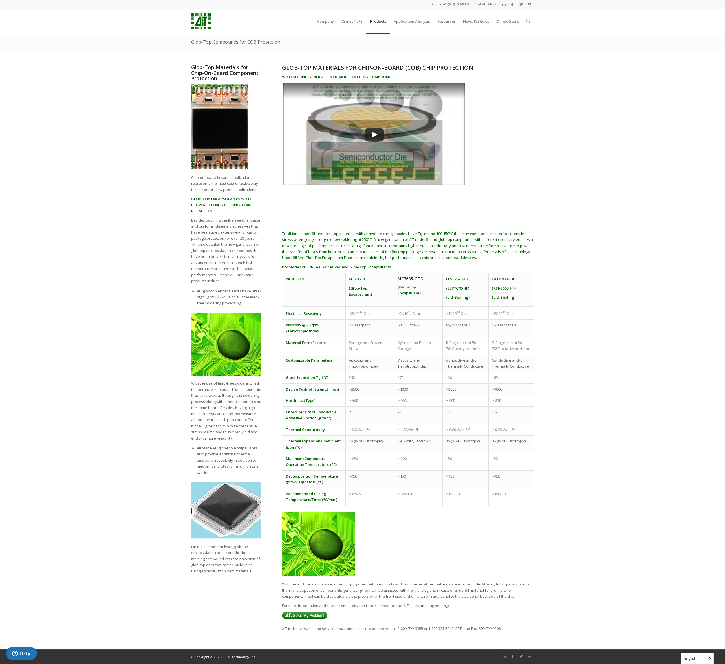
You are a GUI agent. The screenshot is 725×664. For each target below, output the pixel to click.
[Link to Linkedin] (504, 4)
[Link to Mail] (529, 4)
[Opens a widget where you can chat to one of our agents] (21, 654)
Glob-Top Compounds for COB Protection (235, 42)
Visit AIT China (486, 4)
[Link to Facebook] (512, 4)
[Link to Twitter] (521, 4)
